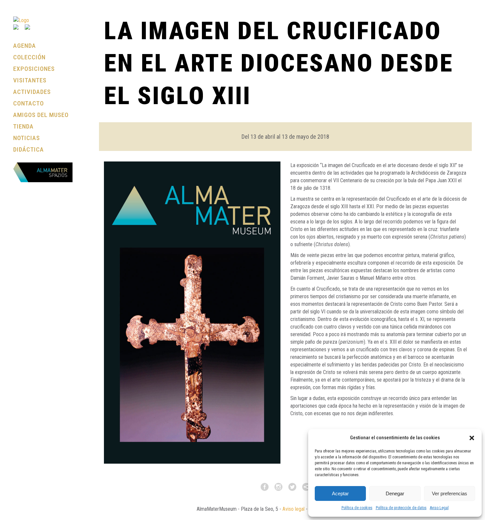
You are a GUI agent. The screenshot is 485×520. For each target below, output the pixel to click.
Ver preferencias (449, 493)
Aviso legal (293, 509)
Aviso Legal (439, 508)
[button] (472, 438)
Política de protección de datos (401, 508)
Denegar (395, 493)
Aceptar (340, 493)
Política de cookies (356, 508)
